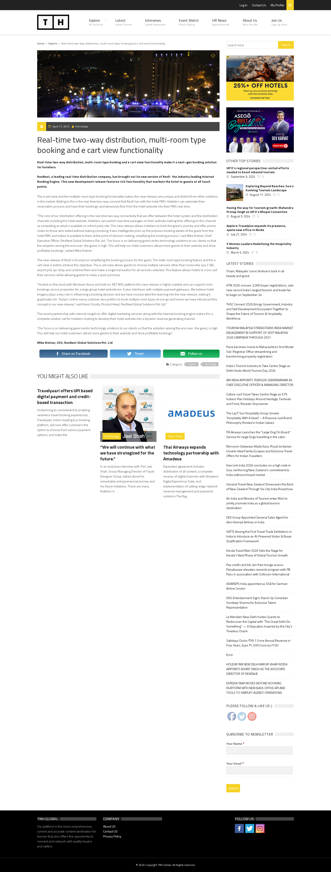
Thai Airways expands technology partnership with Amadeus (191, 452)
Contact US (110, 831)
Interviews (155, 22)
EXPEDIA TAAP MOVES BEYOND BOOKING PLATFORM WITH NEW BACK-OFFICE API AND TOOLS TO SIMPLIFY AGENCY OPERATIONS (255, 688)
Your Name (235, 744)
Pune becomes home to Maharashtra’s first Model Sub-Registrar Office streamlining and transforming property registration (260, 351)
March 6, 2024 (240, 252)
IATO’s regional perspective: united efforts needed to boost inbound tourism (258, 170)
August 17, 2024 (260, 194)
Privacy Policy (112, 836)
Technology (210, 364)
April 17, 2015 (61, 126)
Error (229, 654)
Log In (243, 5)
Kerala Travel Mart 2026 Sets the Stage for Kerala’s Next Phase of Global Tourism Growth (257, 553)
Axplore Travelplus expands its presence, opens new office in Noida (256, 228)
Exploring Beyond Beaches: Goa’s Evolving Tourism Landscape (270, 188)
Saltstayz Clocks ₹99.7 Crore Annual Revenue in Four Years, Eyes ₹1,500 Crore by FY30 (258, 643)
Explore (96, 22)
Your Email (235, 763)
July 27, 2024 (239, 234)
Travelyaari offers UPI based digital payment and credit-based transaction (65, 396)
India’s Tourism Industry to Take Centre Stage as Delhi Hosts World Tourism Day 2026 (258, 368)
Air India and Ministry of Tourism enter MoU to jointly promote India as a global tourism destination (257, 503)
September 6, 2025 (243, 176)
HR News (220, 22)
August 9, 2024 (240, 216)
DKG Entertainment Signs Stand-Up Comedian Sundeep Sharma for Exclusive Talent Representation (257, 602)
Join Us (279, 22)
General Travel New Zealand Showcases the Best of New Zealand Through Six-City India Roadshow (259, 486)
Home (41, 43)
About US (109, 826)
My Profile (277, 5)
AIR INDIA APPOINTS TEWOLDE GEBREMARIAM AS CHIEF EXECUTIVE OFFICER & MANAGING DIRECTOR (259, 382)
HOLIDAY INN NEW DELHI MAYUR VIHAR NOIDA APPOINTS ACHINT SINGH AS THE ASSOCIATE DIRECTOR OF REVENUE (256, 669)
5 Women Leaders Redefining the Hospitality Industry (259, 246)
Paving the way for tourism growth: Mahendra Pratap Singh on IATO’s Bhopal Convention (260, 210)
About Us (250, 22)
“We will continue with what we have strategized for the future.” (127, 452)
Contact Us (259, 5)
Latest (123, 22)
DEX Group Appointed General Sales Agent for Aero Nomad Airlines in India (257, 519)
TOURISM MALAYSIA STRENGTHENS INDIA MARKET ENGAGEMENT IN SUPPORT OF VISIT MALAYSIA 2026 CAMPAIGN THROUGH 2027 (259, 332)
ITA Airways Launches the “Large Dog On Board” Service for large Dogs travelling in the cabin (258, 434)
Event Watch (189, 22)
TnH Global (81, 126)
